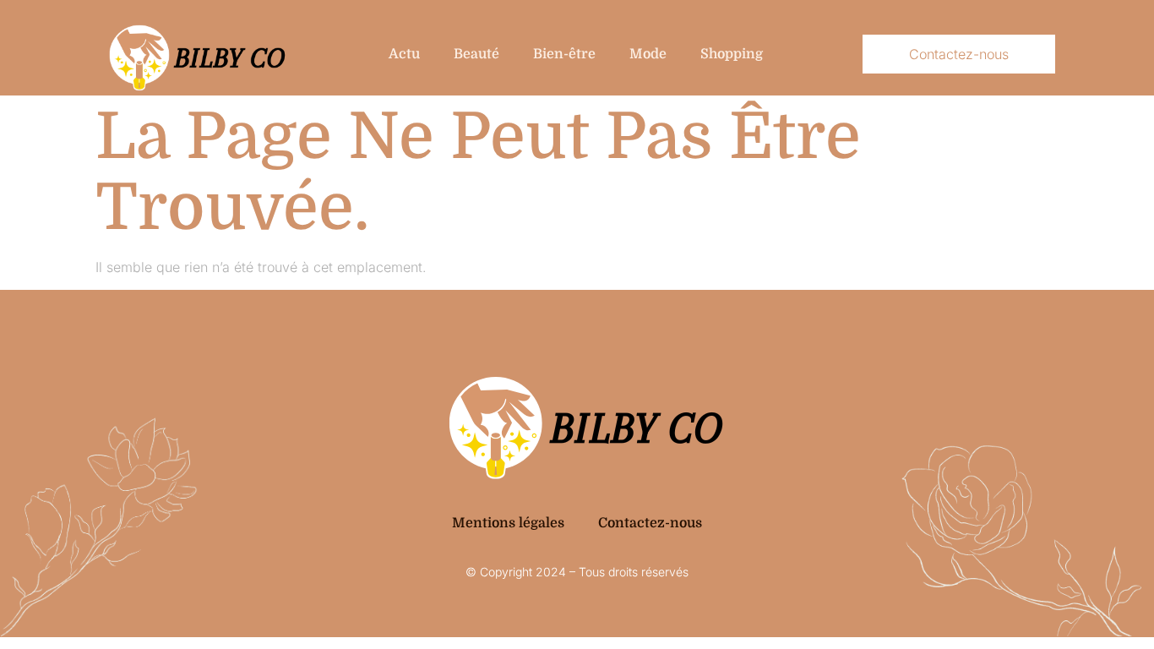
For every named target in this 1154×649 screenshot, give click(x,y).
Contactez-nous (650, 523)
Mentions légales (508, 523)
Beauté (476, 54)
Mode (648, 54)
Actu (404, 54)
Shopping (731, 54)
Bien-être (564, 54)
